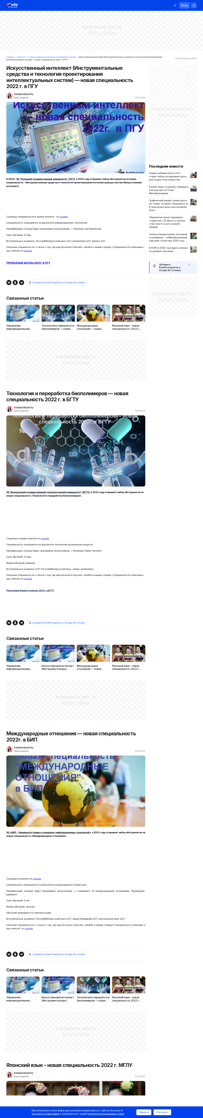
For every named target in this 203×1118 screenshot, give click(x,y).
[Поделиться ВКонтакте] (8, 282)
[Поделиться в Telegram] (21, 282)
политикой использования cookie (105, 1113)
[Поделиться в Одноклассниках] (15, 282)
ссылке (63, 216)
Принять (144, 1112)
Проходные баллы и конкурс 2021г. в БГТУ (30, 590)
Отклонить (162, 1112)
